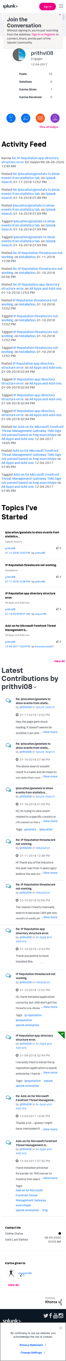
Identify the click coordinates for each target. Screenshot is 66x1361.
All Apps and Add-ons (45, 288)
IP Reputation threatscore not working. (31, 565)
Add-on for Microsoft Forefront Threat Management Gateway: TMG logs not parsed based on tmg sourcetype (31, 454)
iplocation (46, 829)
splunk (48, 1081)
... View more (49, 732)
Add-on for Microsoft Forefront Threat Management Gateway (31, 1195)
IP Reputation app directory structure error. (30, 595)
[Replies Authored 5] (11, 118)
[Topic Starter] (40, 118)
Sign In (48, 6)
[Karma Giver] (55, 118)
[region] (33, 1341)
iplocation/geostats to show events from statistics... (32, 534)
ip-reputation (33, 1015)
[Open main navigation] (61, 6)
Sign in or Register (43, 34)
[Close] (60, 1328)
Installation (27, 257)
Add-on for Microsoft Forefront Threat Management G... (30, 628)
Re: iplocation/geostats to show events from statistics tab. (30, 176)
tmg (45, 1210)
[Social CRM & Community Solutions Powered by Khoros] (53, 1301)
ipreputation (24, 1020)
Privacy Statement (31, 1344)
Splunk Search (13, 541)
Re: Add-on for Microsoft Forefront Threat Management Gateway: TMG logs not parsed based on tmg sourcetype (32, 431)
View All (59, 661)
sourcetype (23, 1205)
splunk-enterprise (27, 1025)
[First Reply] (25, 118)
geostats (30, 829)
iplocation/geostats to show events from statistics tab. (27, 207)
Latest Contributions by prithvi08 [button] (29, 678)
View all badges (48, 126)
